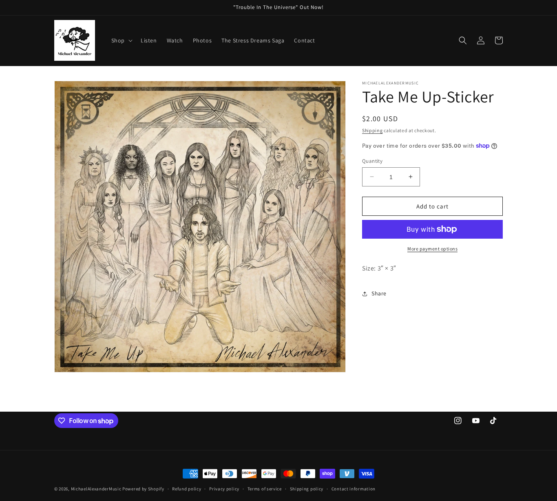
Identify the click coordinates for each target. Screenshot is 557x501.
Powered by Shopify (143, 489)
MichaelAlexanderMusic (96, 489)
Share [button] (379, 293)
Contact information (354, 489)
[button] (121, 40)
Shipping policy (307, 489)
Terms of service (265, 489)
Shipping (372, 130)
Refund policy (186, 489)
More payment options (432, 249)
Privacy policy (224, 489)
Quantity (372, 160)
